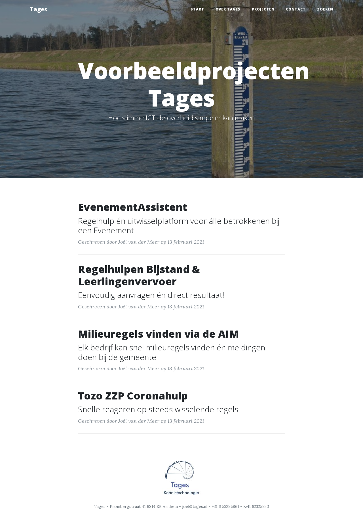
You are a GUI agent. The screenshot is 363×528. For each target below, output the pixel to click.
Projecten (263, 9)
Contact (296, 9)
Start (197, 9)
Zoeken (325, 9)
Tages (38, 9)
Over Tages (228, 9)
